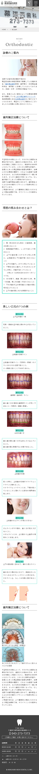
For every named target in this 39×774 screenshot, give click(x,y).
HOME (4, 29)
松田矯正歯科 (20, 99)
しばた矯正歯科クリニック (25, 96)
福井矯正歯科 (10, 84)
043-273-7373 (21, 733)
